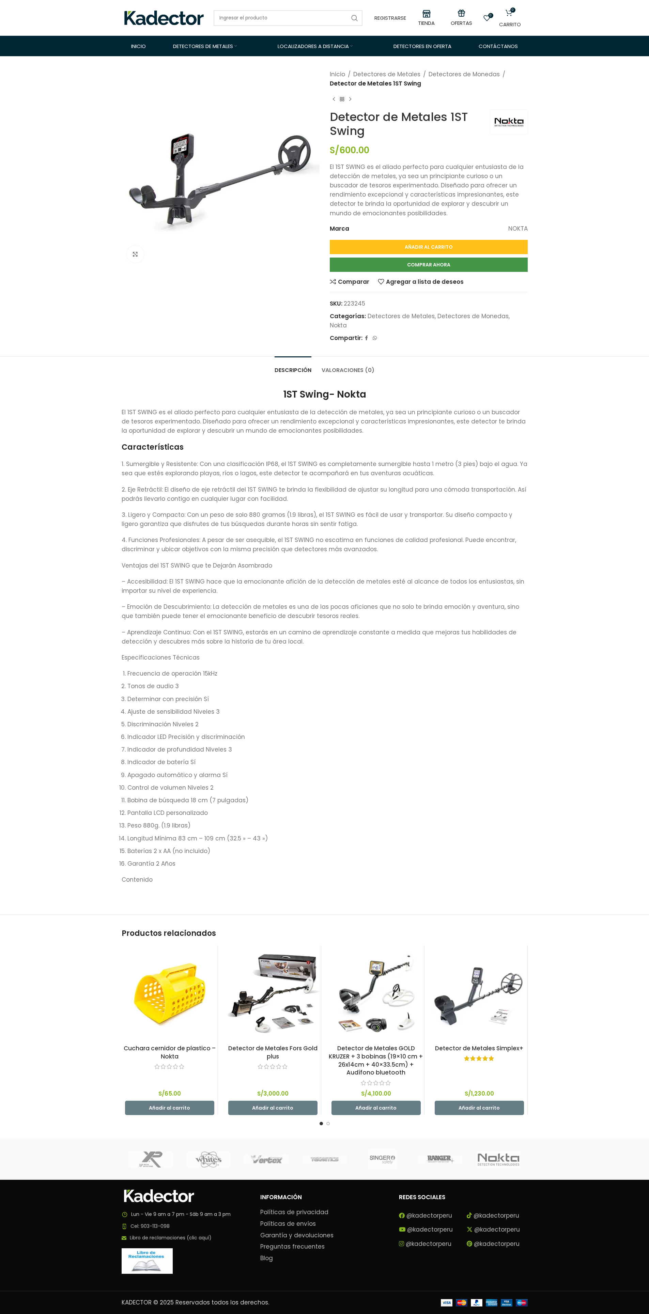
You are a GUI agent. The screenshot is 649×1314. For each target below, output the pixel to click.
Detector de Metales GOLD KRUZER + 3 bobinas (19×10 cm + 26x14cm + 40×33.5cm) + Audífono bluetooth (376, 1060)
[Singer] (383, 1159)
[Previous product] (334, 99)
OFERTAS (461, 23)
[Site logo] (164, 17)
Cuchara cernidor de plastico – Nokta (170, 1052)
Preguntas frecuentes (292, 1247)
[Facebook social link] (366, 338)
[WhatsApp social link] (375, 338)
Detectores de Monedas (464, 74)
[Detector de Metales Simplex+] (479, 993)
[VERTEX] (266, 1159)
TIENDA (426, 23)
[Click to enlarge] (135, 254)
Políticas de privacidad (294, 1212)
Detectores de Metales (386, 74)
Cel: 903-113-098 (150, 1226)
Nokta (338, 325)
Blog (266, 1258)
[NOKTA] (498, 1159)
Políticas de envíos (288, 1224)
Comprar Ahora (428, 264)
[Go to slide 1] (321, 1123)
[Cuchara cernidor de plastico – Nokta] (170, 993)
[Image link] (159, 1195)
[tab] (293, 366)
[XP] (151, 1159)
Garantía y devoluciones (297, 1235)
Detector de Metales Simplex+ (479, 1048)
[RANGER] (440, 1159)
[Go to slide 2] (328, 1123)
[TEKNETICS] (324, 1159)
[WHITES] (208, 1159)
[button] (169, 1108)
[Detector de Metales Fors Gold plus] (273, 993)
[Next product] (350, 99)
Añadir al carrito (429, 247)
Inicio (337, 74)
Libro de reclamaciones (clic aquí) (171, 1237)
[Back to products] (342, 99)
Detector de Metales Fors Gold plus (273, 1052)
